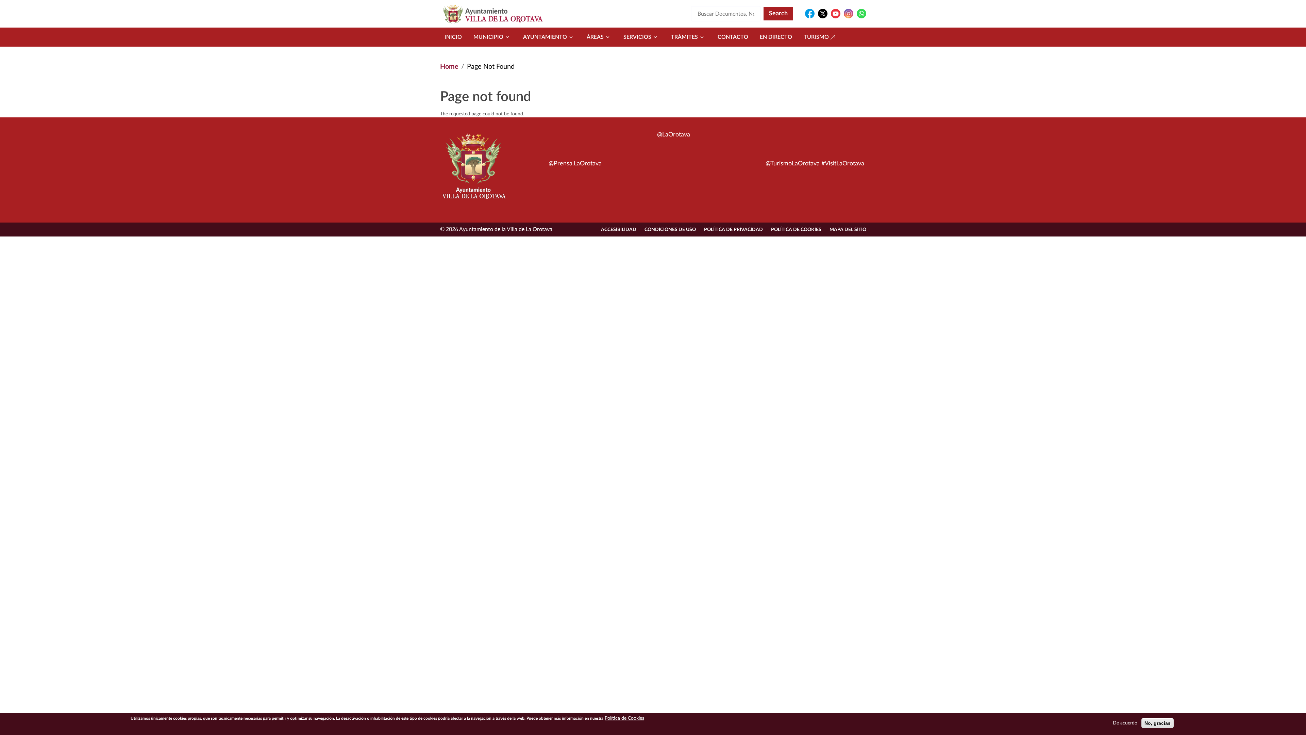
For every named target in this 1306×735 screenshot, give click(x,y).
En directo (776, 37)
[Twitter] (822, 13)
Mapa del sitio (848, 229)
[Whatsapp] (861, 13)
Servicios (637, 37)
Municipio (488, 37)
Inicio (453, 37)
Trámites (684, 37)
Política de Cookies (796, 229)
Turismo (816, 37)
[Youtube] (835, 13)
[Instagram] (848, 13)
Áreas (595, 37)
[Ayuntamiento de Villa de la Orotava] (473, 170)
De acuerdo (1125, 723)
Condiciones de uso (670, 229)
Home (449, 66)
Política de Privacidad (733, 229)
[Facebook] (810, 13)
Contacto (733, 37)
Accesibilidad (618, 229)
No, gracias (1157, 723)
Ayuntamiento (545, 37)
